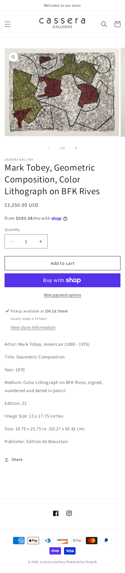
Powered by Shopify (81, 562)
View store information (33, 327)
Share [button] (17, 459)
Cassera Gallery (52, 562)
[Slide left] (49, 148)
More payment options (62, 294)
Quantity (12, 229)
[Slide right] (76, 148)
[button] (7, 24)
